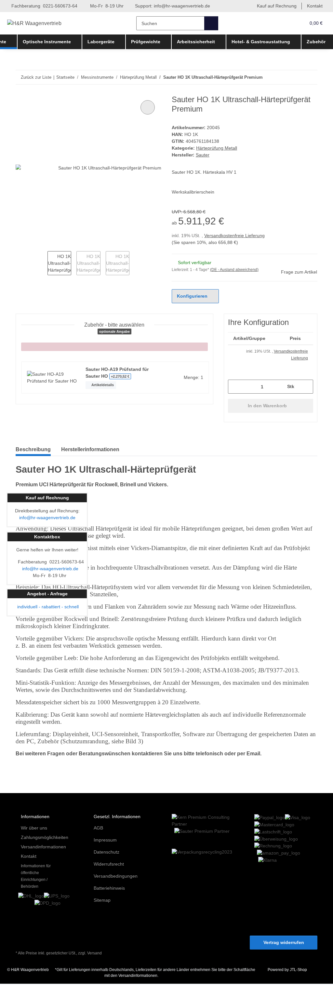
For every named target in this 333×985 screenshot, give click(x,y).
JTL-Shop (298, 969)
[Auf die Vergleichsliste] (147, 107)
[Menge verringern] (235, 386)
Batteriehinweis (109, 888)
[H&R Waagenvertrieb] (34, 23)
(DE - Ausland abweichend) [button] (234, 269)
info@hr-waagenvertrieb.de (182, 5)
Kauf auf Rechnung (277, 5)
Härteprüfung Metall (216, 148)
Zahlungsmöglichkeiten (44, 837)
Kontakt (315, 5)
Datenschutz (106, 852)
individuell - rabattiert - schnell (47, 606)
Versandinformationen (43, 846)
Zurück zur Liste (36, 77)
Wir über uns (34, 827)
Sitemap (102, 900)
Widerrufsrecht (109, 864)
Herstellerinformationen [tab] (90, 449)
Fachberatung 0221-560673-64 (43, 5)
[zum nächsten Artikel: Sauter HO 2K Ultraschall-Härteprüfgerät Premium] (310, 77)
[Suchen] (211, 23)
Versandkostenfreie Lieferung (234, 235)
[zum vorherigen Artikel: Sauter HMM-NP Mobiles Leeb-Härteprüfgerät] (296, 77)
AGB (98, 827)
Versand (94, 953)
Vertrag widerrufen (283, 942)
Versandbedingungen (116, 876)
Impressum (105, 840)
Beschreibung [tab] (33, 449)
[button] (287, 23)
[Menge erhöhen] (306, 386)
